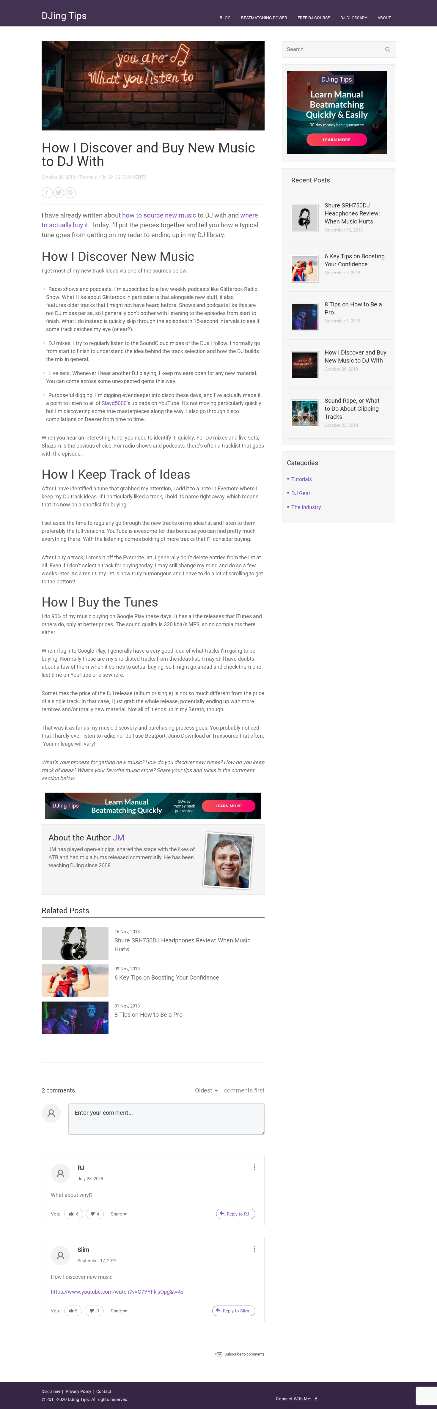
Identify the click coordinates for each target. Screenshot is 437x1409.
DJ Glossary (353, 17)
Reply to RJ (238, 1214)
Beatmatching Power (264, 17)
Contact (103, 1391)
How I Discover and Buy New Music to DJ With (355, 356)
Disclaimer (51, 1391)
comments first (244, 1090)
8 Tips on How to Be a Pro (353, 308)
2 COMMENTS (132, 177)
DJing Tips (64, 15)
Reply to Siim (236, 1311)
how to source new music (159, 215)
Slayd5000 (114, 403)
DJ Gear (300, 493)
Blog (225, 17)
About (384, 17)
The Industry (306, 507)
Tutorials (301, 479)
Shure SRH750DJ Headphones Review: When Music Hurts (352, 213)
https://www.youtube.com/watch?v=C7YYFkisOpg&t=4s (117, 1292)
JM (110, 177)
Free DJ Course (314, 17)
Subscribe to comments (244, 1354)
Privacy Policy (78, 1391)
